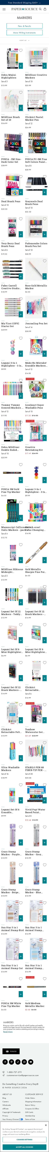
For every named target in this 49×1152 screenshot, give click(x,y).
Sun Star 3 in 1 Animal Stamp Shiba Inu (33, 929)
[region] (24, 1137)
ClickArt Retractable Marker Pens (32, 688)
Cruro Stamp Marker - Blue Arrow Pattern (33, 891)
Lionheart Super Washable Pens (34, 406)
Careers (5, 1101)
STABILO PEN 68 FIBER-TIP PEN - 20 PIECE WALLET (36, 768)
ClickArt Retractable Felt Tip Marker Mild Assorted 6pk (11, 730)
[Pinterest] (11, 1062)
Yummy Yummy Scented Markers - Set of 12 (12, 406)
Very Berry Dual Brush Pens (10, 245)
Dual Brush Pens (10, 201)
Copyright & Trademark (11, 1112)
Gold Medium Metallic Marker (34, 1004)
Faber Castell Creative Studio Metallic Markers (11, 287)
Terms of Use (30, 1119)
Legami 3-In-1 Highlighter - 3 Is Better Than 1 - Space (35, 490)
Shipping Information (33, 1101)
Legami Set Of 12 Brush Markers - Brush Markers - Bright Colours (11, 688)
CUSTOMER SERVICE (34, 1094)
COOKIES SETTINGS (24, 1140)
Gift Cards (29, 1112)
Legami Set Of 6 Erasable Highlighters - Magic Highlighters (10, 811)
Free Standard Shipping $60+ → (24, 2)
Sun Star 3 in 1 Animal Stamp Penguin (33, 967)
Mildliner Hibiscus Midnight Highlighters (12, 570)
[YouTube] (30, 1062)
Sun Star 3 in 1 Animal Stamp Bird (12, 929)
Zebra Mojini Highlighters (8, 76)
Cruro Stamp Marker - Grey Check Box (33, 853)
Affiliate (5, 1109)
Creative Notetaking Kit (34, 448)
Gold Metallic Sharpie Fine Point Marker (36, 570)
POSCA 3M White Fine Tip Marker (11, 1004)
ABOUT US (7, 1094)
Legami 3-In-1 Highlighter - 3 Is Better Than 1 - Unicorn (11, 364)
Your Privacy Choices (10, 1119)
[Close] (46, 1125)
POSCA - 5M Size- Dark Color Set (11, 160)
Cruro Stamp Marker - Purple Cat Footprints (10, 853)
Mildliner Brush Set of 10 (10, 118)
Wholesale (6, 1105)
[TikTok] (18, 1062)
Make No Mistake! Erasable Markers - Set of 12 (36, 364)
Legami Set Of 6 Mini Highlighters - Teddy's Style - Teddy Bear (12, 650)
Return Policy (30, 1105)
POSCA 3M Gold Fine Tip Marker (10, 490)
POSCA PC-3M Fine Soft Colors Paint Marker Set (36, 160)
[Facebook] (5, 1062)
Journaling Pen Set (36, 323)
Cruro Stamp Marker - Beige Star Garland (9, 891)
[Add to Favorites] (21, 50)
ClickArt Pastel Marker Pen (34, 118)
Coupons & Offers (32, 1109)
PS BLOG (13, 1051)
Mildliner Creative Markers (36, 76)
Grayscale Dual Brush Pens (34, 202)
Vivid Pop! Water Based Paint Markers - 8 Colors (36, 811)
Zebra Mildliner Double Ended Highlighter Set (10, 448)
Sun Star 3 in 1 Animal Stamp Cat (12, 967)
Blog (4, 1098)
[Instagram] (24, 1062)
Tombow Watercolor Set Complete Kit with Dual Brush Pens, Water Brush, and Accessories (36, 730)
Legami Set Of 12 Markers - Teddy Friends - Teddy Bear (11, 613)
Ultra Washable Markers (10, 768)
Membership (30, 1116)
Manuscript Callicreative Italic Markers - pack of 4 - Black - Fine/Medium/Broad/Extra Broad (16, 528)
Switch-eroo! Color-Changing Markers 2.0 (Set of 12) (36, 528)
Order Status (30, 1098)
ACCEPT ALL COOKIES (24, 1147)
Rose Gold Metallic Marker (36, 287)
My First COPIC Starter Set (10, 325)
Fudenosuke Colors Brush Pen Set (36, 245)
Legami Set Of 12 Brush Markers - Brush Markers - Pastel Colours (35, 613)
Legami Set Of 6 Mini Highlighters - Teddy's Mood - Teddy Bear (36, 650)
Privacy (5, 1116)
